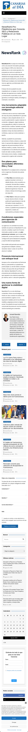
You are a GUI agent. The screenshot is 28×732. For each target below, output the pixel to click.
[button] (26, 703)
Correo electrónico (7, 504)
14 (17, 625)
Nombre (4, 498)
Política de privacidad (11, 729)
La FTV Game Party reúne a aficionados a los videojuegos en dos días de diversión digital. (14, 359)
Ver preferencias (14, 726)
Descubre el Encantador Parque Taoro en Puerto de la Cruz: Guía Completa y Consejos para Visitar (13, 591)
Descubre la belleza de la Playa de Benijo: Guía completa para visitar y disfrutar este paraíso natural (12, 582)
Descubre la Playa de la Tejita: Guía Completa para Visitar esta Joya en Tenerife (12, 572)
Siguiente (21, 344)
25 (8, 631)
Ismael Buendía (7, 39)
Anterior (7, 344)
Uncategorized (6, 41)
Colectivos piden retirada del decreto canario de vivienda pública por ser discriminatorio (13, 426)
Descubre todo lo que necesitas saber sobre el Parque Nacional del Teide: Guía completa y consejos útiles (13, 600)
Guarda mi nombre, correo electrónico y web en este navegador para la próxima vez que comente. (14, 520)
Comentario (5, 489)
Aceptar (14, 718)
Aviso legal (19, 729)
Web (3, 511)
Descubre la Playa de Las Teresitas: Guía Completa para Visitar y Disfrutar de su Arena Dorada (14, 563)
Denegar (14, 722)
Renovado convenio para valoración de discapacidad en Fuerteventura (13, 465)
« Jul (4, 642)
